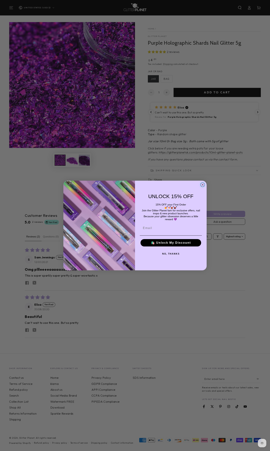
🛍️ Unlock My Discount (171, 242)
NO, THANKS (171, 254)
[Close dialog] (202, 184)
